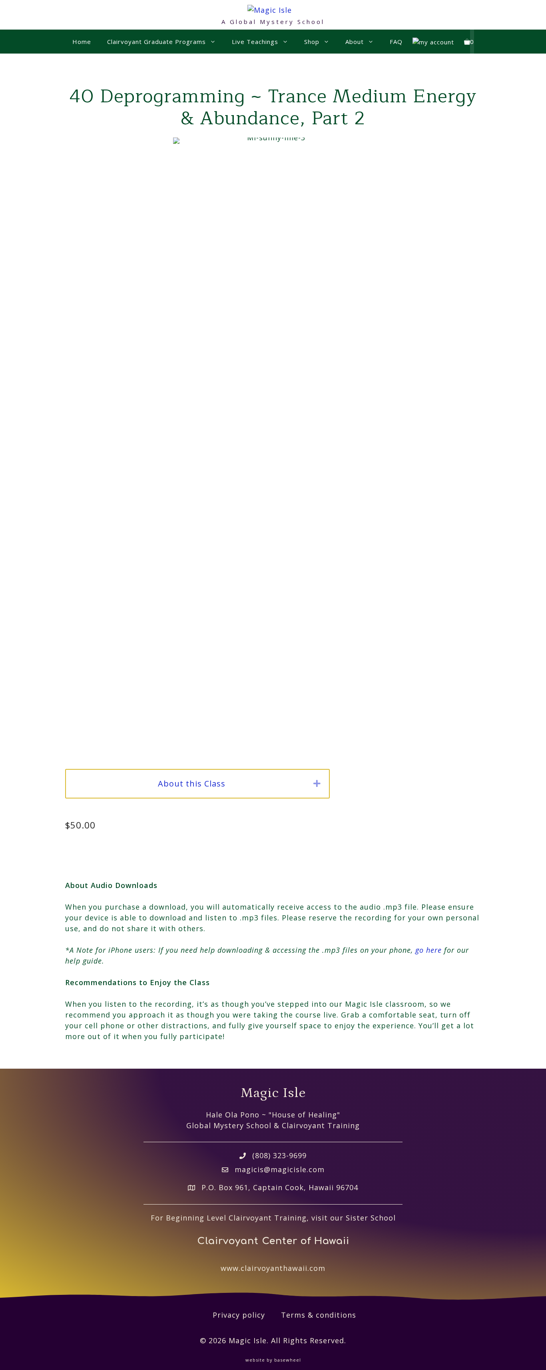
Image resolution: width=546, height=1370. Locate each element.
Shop (311, 42)
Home (81, 42)
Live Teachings (255, 42)
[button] (317, 784)
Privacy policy (239, 1315)
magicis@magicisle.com (280, 1169)
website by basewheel (273, 1360)
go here (428, 950)
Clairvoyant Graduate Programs (156, 42)
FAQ (396, 42)
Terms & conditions (318, 1315)
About (354, 42)
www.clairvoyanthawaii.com (273, 1268)
